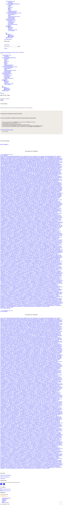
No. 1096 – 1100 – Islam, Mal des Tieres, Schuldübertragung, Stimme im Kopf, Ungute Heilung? (35, 176)
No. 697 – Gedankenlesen (28, 382)
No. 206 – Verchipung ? (32, 277)
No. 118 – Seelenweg (11, 289)
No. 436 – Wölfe (44, 252)
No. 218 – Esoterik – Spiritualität (51, 276)
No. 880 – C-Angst (47, 198)
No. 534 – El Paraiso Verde (15, 240)
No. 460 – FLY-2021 (27, 249)
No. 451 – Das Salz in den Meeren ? (42, 250)
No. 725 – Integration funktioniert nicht (44, 217)
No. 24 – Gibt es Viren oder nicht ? (8, 302)
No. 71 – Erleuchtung (6, 295)
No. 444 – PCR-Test (41, 251)
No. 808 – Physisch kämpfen (42, 206)
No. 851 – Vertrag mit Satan (16, 202)
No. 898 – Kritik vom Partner (32, 358)
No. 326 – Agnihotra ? (3, 264)
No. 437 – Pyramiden (38, 252)
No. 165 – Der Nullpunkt (18, 283)
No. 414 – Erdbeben (35, 254)
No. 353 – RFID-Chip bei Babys (16, 422)
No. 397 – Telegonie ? (32, 256)
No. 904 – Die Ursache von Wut (39, 196)
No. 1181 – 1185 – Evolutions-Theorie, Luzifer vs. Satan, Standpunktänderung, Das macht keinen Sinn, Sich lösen (27, 168)
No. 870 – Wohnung (56, 199)
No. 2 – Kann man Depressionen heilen (27, 306)
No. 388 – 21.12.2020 (43, 257)
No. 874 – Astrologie (28, 199)
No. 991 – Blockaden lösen (14, 186)
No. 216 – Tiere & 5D (6, 438)
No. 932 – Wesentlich (10, 193)
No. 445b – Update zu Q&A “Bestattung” (48, 240)
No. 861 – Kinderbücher (7, 201)
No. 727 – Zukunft (25, 217)
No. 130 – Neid (20, 287)
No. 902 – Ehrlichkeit (57, 196)
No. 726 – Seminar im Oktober (33, 217)
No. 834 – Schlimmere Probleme (23, 204)
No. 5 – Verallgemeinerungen (48, 305)
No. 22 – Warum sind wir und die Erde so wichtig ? (33, 302)
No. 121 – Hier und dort (44, 288)
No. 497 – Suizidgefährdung (43, 406)
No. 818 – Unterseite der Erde (21, 367)
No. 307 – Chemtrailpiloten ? (39, 266)
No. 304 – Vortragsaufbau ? (7, 267)
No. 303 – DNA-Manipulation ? (17, 267)
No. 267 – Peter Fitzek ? (26, 270)
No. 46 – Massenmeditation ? (21, 299)
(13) (2, 144)
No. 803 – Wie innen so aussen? (24, 207)
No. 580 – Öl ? (7, 235)
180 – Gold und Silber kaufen (13, 281)
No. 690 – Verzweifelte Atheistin (38, 383)
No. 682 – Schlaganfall (41, 222)
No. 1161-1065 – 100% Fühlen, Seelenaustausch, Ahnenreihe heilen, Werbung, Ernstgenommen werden (35, 170)
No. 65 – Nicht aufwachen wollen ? (10, 296)
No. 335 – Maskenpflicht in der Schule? (55, 262)
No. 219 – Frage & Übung (42, 276)
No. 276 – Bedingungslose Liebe (14, 431)
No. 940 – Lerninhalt (7, 192)
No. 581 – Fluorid (48, 234)
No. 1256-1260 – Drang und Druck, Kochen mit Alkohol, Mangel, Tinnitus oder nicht (44, 161)
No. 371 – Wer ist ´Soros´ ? (33, 259)
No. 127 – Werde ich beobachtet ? (51, 287)
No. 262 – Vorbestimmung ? (8, 271)
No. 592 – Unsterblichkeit (22, 233)
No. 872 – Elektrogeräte (42, 199)
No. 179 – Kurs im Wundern (22, 281)
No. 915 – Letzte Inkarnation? (17, 195)
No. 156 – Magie (31, 284)
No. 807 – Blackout (50, 206)
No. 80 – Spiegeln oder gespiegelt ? (37, 293)
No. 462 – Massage (13, 249)
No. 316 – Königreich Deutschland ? (13, 265)
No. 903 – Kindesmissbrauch (49, 196)
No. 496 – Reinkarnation (51, 406)
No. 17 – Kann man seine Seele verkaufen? (32, 303)
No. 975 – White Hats (18, 188)
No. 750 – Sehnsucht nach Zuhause (22, 214)
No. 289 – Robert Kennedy (48, 268)
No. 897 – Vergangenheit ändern (42, 358)
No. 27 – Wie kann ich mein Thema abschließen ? (34, 301)
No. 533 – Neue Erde (22, 240)
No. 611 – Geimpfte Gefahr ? (53, 230)
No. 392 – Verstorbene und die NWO (9, 257)
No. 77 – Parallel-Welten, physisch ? (6, 294)
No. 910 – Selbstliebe (52, 195)
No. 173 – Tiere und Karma (12, 282)
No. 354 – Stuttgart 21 (7, 422)
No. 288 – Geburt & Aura (56, 268)
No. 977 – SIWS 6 (7, 188)
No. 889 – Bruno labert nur (45, 359)
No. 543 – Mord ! (8, 239)
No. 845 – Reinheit (4, 203)
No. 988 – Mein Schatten (35, 186)
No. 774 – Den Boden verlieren (28, 211)
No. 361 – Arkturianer (17, 260)
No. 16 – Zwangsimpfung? (43, 303)
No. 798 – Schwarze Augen (8, 208)
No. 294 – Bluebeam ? (20, 268)
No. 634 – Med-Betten (42, 228)
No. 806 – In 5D (55, 206)
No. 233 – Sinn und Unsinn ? (53, 274)
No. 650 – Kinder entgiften (44, 226)
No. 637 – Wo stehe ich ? (19, 228)
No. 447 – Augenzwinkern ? (21, 251)
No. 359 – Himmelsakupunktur (25, 260)
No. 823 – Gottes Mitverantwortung (46, 366)
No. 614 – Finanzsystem (29, 230)
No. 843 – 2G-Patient (17, 203)
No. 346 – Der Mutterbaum (14, 423)
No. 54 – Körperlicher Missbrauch (50, 297)
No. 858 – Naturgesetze (30, 201)
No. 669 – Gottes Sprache (22, 224)
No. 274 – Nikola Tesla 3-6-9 (29, 431)
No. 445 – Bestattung (35, 251)
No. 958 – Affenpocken (26, 351)
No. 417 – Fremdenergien (11, 254)
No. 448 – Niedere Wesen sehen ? (11, 251)
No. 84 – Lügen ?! (3, 293)
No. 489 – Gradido (52, 407)
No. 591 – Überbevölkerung (30, 233)
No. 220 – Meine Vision (34, 276)
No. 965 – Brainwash (25, 189)
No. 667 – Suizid (35, 224)
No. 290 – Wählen (41, 268)
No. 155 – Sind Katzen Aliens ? (39, 284)
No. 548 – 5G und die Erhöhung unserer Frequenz (22, 238)
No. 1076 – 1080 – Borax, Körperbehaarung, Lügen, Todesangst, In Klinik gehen (36, 178)
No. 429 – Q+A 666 (39, 414)
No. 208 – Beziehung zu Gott (14, 277)
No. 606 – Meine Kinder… (28, 231)
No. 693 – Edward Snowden (8, 383)
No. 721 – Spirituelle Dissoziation (18, 218)
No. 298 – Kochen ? (56, 267)
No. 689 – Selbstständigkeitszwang (48, 383)
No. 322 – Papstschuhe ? (25, 264)
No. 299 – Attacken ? (49, 267)
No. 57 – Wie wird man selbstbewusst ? (21, 297)
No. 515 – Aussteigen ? (18, 243)
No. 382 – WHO (54, 258)
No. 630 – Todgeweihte (15, 390)
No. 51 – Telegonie (28, 298)
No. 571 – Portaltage (21, 236)
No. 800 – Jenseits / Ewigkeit (51, 207)
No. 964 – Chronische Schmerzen (34, 189)
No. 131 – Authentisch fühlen (13, 287)
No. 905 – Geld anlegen (30, 196)
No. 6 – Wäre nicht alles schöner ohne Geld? (37, 305)
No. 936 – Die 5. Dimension (40, 192)
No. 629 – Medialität (22, 390)
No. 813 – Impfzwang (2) (8, 206)
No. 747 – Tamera (47, 214)
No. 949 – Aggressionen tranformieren (44, 190)
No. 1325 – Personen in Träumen (30, 157)
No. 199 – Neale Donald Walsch (37, 278)
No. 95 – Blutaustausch (47, 292)
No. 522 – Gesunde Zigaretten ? (11, 242)
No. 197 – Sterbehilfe (51, 278)
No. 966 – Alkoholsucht (18, 189)
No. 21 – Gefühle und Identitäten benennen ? (48, 302)
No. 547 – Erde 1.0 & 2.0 (34, 238)
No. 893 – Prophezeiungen (14, 359)
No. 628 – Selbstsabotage (29, 390)
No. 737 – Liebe (12, 216)
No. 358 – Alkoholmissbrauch (35, 260)
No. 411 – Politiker (55, 254)
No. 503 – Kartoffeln (56, 244)
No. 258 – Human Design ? (42, 271)
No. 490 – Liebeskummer (45, 407)
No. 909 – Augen (58, 195)
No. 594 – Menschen (6, 233)
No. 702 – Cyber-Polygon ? (44, 220)
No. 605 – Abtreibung (36, 231)
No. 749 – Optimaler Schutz (32, 214)
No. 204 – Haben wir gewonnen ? (51, 277)
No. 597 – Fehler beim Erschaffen (40, 232)
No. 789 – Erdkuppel (20, 209)
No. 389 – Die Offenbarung (35, 257)
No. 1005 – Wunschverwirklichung (18, 184)
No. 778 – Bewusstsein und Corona (53, 210)
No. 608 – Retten (12, 231)
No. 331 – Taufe (25, 263)
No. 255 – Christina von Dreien (7, 272)
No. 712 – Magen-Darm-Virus (26, 219)
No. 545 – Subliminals (52, 238)
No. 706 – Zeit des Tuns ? (11, 220)
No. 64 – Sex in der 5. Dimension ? (22, 296)
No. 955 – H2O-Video (51, 351)
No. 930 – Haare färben (26, 193)
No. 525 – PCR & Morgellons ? (45, 241)
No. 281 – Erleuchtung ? (48, 430)
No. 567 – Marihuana (52, 236)
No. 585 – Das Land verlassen (15, 234)
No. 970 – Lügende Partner (49, 188)
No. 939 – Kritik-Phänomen (15, 192)
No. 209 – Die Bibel (7, 277)
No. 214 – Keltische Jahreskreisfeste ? (21, 438)
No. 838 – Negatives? (53, 203)
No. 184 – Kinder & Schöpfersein (38, 280)
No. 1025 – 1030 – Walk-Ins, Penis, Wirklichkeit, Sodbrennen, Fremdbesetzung (15, 182)
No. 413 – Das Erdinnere (42, 254)
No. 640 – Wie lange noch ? (53, 227)
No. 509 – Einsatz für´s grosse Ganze (11, 244)
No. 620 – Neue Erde (30, 391)
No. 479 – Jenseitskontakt (6, 247)
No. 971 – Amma (42, 188)
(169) (6, 144)
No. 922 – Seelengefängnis (22, 194)
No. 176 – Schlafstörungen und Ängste (47, 281)
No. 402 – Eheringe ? (55, 255)
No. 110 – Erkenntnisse (27, 290)
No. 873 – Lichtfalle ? (35, 199)
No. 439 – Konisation (21, 252)
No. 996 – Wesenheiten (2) (35, 185)
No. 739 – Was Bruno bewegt (50, 215)
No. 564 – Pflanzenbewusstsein (20, 398)
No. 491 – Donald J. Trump (36, 407)
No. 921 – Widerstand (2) (31, 194)
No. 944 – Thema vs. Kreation (32, 191)
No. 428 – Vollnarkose (46, 414)
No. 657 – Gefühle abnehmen (50, 225)
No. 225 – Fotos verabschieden (56, 275)
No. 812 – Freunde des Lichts (16, 206)
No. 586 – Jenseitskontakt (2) (5, 234)
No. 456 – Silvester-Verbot (55, 249)
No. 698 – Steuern (21, 382)
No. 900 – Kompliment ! (16, 358)
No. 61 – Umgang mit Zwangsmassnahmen (46, 296)
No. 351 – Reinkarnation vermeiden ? (37, 422)
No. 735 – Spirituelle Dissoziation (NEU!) (21, 216)
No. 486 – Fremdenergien (12, 246)
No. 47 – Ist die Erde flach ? (12, 299)
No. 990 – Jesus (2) (22, 186)
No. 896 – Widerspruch (50, 358)
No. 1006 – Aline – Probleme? (8, 184)
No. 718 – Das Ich (39, 218)
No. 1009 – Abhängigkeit (45, 183)
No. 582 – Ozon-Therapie (41, 234)
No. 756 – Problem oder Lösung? (19, 375)
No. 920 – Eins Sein (38, 194)
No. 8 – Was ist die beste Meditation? (9, 305)
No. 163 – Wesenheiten (33, 283)
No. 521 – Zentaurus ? (19, 242)
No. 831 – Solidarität (45, 204)
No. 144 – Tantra (26, 285)
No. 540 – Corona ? (30, 239)
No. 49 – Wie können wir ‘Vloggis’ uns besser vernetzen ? (46, 298)
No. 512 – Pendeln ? (48, 243)
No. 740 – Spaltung (42, 215)
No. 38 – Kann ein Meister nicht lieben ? (49, 300)
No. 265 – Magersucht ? (41, 270)
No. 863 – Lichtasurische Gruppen (49, 200)
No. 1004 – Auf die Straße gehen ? (29, 184)
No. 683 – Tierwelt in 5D (34, 222)
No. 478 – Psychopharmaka (14, 247)
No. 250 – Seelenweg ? (44, 272)
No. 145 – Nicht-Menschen (19, 285)
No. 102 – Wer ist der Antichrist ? (44, 291)
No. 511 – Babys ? (54, 243)
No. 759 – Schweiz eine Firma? (47, 374)
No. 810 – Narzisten (34, 206)
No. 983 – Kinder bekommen (12, 187)
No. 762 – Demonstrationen (15, 374)
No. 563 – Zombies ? (28, 398)
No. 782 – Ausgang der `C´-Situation (18, 210)
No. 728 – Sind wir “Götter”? (17, 217)
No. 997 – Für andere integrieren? (25, 185)
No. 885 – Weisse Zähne (13, 198)
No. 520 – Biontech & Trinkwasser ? (29, 242)
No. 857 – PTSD (36, 201)
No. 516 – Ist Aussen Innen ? (10, 243)
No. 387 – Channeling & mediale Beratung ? (54, 257)
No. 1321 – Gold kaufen (7, 319)
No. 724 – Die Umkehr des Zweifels (55, 217)
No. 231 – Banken (10, 275)
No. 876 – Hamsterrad (15, 199)
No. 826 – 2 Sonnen (17, 366)
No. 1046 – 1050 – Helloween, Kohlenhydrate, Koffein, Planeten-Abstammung (35, 181)
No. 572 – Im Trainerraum (13, 236)
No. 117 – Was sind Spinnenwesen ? (20, 289)
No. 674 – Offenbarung (42, 223)
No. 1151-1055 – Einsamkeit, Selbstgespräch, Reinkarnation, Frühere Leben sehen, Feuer (32, 171)
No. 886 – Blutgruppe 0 (6, 198)
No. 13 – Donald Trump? (16, 304)
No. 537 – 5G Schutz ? (51, 239)
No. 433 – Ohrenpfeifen (4, 414)
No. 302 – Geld (24, 267)
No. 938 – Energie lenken (24, 192)
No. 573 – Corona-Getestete (5, 236)
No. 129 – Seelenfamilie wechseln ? (28, 287)
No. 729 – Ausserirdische (9, 217)
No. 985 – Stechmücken (57, 186)
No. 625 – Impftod (51, 390)
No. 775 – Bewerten (19, 211)
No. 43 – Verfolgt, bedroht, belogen (55, 299)
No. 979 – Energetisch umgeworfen (51, 187)
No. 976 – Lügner (12, 188)
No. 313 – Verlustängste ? (42, 265)
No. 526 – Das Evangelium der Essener (34, 241)
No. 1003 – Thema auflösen (39, 184)
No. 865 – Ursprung (31, 200)
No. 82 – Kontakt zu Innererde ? (19, 293)
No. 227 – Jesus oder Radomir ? (39, 275)
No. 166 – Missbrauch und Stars (9, 283)
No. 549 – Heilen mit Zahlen (10, 238)
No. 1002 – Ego (46, 184)
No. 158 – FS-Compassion (14, 284)
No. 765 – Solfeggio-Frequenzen (49, 212)
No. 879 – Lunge (52, 198)
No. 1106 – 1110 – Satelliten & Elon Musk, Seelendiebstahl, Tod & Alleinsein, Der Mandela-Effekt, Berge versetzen (29, 175)
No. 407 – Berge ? (22, 255)
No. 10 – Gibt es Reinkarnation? (47, 304)
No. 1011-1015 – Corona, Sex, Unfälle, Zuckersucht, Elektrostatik (18, 183)
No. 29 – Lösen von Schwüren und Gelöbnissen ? (19, 301)
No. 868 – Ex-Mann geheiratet (8, 200)
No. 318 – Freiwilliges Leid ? (56, 264)
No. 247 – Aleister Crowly (9, 273)
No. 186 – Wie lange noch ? (18, 280)
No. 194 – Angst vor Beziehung (14, 279)
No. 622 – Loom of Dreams (13, 391)
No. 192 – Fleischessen (31, 279)
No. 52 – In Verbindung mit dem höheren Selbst (17, 298)
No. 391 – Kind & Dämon (19, 257)
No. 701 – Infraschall (52, 220)
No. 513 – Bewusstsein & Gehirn (40, 243)
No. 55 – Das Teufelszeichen (40, 297)
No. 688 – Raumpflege (57, 383)
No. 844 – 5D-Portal (10, 203)
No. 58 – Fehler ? (12, 297)
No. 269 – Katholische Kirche (9, 270)
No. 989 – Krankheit (28, 186)
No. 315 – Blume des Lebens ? (24, 265)
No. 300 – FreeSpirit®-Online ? (41, 267)
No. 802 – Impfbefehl (32, 207)
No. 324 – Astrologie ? (18, 264)
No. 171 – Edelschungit (30, 282)
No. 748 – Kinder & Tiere (40, 214)
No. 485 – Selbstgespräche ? (20, 246)
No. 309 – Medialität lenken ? (18, 266)
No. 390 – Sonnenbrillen (27, 257)
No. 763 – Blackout (8, 374)
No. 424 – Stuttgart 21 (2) (12, 415)
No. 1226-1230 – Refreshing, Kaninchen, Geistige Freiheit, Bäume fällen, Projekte (48, 164)
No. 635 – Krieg (36, 228)
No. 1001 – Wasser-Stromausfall (54, 184)
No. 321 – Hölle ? (32, 264)
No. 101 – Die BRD (52, 291)
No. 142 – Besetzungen (38, 285)
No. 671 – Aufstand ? (6, 224)
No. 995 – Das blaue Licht (43, 185)
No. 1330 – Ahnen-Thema (33, 156)
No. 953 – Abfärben (6, 190)
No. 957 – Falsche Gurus (34, 351)
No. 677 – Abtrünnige (16, 223)
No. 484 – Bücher (28, 246)
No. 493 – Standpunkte (19, 407)
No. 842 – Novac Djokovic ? (24, 203)
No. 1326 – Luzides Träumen (20, 157)
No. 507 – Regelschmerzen (28, 244)
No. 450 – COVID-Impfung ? (53, 250)
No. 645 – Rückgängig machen (10, 227)
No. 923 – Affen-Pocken (14, 194)
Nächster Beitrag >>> (5, 308)
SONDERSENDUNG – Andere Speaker (38, 258)
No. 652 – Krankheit (31, 226)
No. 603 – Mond (51, 231)
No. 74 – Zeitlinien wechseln (35, 294)
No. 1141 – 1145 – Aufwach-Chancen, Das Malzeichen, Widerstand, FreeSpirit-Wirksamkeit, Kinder (42, 172)
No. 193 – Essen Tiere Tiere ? (23, 279)
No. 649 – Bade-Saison (52, 226)
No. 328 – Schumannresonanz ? (49, 263)
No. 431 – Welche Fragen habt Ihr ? (22, 414)
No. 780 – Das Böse (34, 210)
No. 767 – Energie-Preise (30, 212)
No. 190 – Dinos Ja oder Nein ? (47, 279)
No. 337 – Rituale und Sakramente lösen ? (35, 262)
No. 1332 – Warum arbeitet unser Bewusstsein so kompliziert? (10, 156)
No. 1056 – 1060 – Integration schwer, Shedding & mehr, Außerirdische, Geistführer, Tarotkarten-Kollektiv (42, 180)
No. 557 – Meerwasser (9, 399)
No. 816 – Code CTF (38, 367)
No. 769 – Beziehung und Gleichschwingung (11, 212)
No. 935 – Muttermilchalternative (50, 192)
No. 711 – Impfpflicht (34, 219)
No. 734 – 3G (30, 216)
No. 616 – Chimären (13, 230)
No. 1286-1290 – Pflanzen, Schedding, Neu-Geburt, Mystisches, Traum (50, 159)
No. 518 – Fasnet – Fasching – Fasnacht (55, 242)
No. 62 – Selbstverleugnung (17, 291)
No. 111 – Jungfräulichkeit (19, 290)
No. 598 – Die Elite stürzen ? (30, 232)
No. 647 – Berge (58, 226)
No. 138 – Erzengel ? (6, 286)
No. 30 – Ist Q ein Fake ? (7, 301)
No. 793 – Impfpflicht (52, 208)
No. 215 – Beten (12, 438)
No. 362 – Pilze (11, 260)
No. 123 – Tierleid (29, 288)
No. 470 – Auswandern (14, 248)
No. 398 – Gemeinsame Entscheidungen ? (22, 256)
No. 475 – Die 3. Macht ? (37, 247)
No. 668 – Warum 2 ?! (29, 224)
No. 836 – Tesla (7, 204)
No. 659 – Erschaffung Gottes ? (34, 225)
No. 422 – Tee (30, 415)
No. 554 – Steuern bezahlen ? (32, 399)
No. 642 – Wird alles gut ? (34, 227)
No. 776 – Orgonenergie (12, 211)
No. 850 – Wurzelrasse (24, 202)
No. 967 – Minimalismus (10, 189)
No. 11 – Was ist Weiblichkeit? (37, 304)
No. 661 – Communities (17, 225)
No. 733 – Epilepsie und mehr (37, 216)
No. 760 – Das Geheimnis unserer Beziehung (35, 374)
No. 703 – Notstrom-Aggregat (35, 220)
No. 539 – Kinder (35, 239)
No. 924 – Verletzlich (7, 194)
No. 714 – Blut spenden (11, 219)
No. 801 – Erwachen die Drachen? (41, 207)
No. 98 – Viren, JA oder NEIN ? (20, 292)
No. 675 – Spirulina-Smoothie (33, 223)
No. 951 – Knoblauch (24, 190)
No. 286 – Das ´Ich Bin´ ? (13, 430)
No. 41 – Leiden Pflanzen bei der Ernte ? (16, 300)
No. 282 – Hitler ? (42, 430)
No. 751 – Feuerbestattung (12, 214)
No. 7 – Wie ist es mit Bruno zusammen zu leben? (22, 305)
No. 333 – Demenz (12, 263)
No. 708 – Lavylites (57, 219)
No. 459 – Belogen (33, 249)
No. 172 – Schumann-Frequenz (22, 282)
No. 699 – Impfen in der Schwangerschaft (11, 382)
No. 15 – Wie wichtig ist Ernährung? (53, 303)
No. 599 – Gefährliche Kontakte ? (20, 232)
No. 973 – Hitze (31, 188)
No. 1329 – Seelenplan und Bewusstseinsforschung (45, 156)
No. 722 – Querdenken (9, 218)
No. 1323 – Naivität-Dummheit (48, 157)
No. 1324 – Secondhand (39, 157)
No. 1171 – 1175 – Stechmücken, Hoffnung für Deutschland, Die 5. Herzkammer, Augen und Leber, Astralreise (36, 169)
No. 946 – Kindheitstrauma (14, 191)
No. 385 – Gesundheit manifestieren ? (14, 258)
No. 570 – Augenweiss (27, 236)
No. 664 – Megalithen (54, 224)
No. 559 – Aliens (56, 398)
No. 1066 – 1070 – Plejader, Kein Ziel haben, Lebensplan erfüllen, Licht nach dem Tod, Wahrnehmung (40, 179)
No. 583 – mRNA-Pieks (33, 234)
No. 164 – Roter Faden (25, 283)
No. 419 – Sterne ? (51, 415)
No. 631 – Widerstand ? (7, 390)
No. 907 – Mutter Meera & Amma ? (12, 196)
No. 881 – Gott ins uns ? (40, 198)
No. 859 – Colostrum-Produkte (22, 201)
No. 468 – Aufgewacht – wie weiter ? (30, 248)
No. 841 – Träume (32, 203)
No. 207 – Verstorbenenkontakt (24, 277)
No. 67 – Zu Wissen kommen (48, 295)
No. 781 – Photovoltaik (27, 210)
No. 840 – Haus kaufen (38, 203)
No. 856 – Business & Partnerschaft (45, 201)
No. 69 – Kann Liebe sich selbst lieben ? (27, 295)
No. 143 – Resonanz (32, 285)
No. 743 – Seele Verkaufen (15, 215)
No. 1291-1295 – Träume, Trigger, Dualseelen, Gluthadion (30, 159)
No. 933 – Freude (4, 193)
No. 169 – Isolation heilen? (50, 282)
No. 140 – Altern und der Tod (52, 285)
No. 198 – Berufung (45, 278)
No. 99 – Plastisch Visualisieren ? (10, 292)
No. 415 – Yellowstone (28, 254)
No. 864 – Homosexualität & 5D (39, 200)
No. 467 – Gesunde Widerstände (41, 248)
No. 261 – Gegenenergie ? (17, 271)
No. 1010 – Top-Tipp (31, 183)
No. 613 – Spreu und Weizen (38, 230)
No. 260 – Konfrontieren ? (25, 271)
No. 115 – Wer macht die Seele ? (42, 289)
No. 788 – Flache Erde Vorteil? (29, 209)
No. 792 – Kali (58, 208)
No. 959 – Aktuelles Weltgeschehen (16, 351)
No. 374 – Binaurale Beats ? (9, 259)
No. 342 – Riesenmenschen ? (52, 423)
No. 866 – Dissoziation (24, 200)
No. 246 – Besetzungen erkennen (18, 273)
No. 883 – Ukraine (25, 198)
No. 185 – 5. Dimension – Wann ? (27, 280)
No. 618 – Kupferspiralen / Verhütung (49, 391)
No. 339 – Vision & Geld (19, 262)
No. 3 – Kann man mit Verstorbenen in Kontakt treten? (12, 306)
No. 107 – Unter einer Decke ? (53, 290)
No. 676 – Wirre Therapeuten (24, 223)
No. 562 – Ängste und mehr (36, 398)
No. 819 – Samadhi (14, 367)
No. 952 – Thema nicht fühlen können (15, 190)
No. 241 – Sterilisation (55, 273)
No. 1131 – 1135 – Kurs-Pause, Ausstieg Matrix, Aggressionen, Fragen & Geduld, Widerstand (43, 173)
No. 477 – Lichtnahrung (22, 247)
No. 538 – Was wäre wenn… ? (43, 239)
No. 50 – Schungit (34, 298)
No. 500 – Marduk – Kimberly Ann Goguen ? (18, 406)
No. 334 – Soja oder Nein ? (4, 263)
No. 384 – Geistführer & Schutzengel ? (26, 258)
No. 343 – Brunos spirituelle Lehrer (42, 423)
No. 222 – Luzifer (20, 276)
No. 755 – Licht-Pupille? (28, 375)
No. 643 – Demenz (27, 227)
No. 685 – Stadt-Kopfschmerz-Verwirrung (17, 222)
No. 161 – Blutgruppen (51, 283)
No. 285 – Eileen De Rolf (21, 430)
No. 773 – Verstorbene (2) (37, 211)
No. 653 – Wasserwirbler (24, 226)
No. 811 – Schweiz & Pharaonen (26, 206)
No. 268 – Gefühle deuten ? (18, 270)
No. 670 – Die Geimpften (14, 224)
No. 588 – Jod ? (52, 233)
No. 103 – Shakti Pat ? (35, 291)
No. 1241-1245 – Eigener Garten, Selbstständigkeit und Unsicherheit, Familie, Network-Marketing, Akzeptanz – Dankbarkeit (31, 163)
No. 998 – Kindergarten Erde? (15, 185)
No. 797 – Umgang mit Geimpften (18, 208)
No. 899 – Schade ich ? (24, 358)
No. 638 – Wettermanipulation (11, 228)
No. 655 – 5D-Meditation (5, 226)
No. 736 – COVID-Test (6, 216)
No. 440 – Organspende (14, 252)
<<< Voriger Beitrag (3, 155)
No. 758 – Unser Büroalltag (56, 374)
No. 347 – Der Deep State (6, 423)
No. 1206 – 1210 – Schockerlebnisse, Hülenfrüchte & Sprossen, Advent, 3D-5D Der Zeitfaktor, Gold (41, 327)
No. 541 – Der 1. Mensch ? (22, 239)
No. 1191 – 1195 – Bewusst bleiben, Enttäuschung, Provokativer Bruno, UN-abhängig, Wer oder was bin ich (21, 167)
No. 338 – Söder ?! (26, 262)
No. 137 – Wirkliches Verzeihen (15, 286)
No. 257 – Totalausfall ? (50, 271)
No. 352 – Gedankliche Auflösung (26, 422)
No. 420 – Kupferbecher (44, 415)
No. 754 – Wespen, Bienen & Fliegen (38, 375)
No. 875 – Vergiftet (22, 199)
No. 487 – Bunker (5, 246)
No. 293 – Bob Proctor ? (27, 268)
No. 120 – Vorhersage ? (51, 288)
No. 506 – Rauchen (36, 244)
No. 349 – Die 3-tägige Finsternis (54, 422)
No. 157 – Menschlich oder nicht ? (23, 284)
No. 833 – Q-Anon (31, 204)
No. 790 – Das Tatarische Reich (12, 209)
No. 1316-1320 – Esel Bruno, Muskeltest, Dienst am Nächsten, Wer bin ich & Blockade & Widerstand (27, 319)
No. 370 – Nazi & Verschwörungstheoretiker (45, 259)
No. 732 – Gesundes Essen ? (46, 216)
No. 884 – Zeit (19, 198)
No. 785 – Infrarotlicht (54, 209)
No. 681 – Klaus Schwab (49, 222)
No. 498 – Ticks (36, 406)
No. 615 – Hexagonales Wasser (21, 230)
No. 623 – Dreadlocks (6, 391)
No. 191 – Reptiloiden (38, 279)
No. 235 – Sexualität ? (35, 274)
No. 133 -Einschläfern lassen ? (56, 286)
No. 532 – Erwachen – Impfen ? (31, 240)
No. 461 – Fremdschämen (20, 249)
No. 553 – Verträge (40, 399)
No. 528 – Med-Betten (14, 241)
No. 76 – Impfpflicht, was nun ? (17, 294)
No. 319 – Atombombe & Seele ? (46, 264)
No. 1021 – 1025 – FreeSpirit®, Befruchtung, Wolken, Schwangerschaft (39, 182)
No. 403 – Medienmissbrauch (47, 255)
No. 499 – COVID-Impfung (29, 406)
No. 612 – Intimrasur (46, 230)
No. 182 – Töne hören (56, 280)
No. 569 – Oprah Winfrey (35, 236)
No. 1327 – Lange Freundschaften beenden (9, 157)
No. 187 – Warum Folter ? (10, 280)
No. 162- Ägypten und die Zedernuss (42, 283)
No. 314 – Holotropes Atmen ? (33, 265)
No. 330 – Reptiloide (31, 263)
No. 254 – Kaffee (15, 272)
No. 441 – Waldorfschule (7, 252)
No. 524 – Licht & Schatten (54, 241)
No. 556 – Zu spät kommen (17, 399)
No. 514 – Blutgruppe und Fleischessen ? (28, 243)
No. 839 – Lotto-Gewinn (46, 203)
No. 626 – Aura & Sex (44, 390)
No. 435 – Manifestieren (50, 252)
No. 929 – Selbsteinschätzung (34, 193)
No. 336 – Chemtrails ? (45, 262)
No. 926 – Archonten (56, 193)
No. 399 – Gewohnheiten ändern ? (10, 256)
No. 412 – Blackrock (49, 254)
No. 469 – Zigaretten (21, 248)
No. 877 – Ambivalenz (8, 199)
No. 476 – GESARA (29, 247)
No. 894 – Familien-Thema (6, 359)
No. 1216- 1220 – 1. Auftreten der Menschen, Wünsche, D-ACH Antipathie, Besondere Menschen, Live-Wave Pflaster (41, 165)
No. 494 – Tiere (12, 407)
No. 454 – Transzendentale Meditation (13, 250)
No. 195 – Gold (6, 279)
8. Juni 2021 (2, 93)
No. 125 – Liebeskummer (13, 288)
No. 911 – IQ (47, 195)
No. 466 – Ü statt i (49, 248)
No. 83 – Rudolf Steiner (10, 293)
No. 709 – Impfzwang (50, 219)
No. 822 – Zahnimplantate (56, 366)
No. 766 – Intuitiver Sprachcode (39, 212)
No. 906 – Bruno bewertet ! (22, 196)
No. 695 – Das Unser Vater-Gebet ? (45, 382)
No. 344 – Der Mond (33, 423)
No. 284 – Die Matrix (28, 430)
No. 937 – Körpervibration (32, 192)
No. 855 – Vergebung (54, 201)
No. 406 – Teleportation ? (29, 255)
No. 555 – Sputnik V (24, 399)
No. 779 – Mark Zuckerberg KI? (43, 210)
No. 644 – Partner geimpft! (19, 227)
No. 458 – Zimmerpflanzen (40, 249)
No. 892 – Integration (21, 359)
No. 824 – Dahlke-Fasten (37, 366)
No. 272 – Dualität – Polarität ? (44, 431)
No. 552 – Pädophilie (46, 399)
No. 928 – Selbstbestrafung (43, 193)
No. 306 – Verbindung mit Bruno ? (49, 266)
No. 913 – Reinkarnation (33, 195)
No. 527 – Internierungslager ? (23, 241)
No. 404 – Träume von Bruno (38, 255)
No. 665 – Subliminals (47, 224)
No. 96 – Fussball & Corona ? (39, 292)
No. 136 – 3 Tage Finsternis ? (24, 286)
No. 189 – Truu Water (55, 279)
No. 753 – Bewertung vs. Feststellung (49, 375)
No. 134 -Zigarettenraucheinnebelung (46, 286)
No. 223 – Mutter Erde (13, 276)
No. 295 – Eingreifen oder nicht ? (11, 268)
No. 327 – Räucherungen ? (58, 263)
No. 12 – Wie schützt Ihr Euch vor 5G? (26, 304)
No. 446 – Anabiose (28, 251)
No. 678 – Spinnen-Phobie (9, 223)
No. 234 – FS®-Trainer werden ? (44, 274)
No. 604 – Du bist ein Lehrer (44, 231)
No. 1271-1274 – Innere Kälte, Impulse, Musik (47, 160)
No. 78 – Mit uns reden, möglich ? (56, 293)
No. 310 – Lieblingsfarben (10, 266)
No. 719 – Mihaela (34, 218)
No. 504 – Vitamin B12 (49, 244)
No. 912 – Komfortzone (41, 195)
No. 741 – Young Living (35, 215)
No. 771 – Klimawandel (53, 211)
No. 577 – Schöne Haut (30, 235)
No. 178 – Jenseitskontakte (31, 281)
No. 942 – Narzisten (50, 191)
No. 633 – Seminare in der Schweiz (51, 228)
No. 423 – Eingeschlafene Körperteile (22, 415)
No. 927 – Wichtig (50, 193)
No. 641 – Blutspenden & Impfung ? (43, 227)
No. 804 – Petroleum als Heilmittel (14, 207)
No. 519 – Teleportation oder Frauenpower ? (42, 242)
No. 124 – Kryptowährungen (21, 288)
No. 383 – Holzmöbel (48, 258)
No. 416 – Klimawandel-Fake (20, 254)
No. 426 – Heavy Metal (53, 414)
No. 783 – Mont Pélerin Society (7, 210)
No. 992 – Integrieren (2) (6, 186)
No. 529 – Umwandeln (7, 241)
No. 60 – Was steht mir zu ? (57, 296)
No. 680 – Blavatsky (56, 222)
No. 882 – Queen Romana (32, 198)
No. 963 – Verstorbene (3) (43, 189)
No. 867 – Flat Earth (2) (16, 200)
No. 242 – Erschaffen (49, 273)
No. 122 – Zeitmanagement (36, 288)
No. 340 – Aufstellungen (11, 262)
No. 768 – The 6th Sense (22, 212)
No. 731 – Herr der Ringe (55, 216)
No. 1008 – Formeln (38, 183)
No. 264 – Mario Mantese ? (49, 270)
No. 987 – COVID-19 (42, 186)
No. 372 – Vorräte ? (26, 259)
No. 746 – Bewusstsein (53, 214)
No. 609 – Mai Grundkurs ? (5, 231)
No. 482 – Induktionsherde (45, 246)
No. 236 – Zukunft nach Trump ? (27, 274)
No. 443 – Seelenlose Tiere (49, 251)
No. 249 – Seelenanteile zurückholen (54, 272)
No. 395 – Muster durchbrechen (54, 256)
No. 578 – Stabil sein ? (23, 235)
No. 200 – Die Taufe (28, 278)
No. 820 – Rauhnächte (7, 367)
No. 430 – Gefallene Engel (32, 414)
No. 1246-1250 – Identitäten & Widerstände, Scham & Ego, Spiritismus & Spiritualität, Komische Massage (37, 162)
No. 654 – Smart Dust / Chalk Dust (14, 226)
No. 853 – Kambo (4, 202)
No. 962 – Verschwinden (51, 189)
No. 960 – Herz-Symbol (7, 351)
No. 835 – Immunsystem (14, 204)
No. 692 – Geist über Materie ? (18, 383)
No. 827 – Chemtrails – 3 (10, 366)
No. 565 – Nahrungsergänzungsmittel (9, 398)
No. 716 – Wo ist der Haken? (52, 218)
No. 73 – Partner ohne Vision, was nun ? (46, 294)
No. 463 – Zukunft (7, 249)
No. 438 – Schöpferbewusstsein (30, 252)
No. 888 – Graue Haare (53, 359)
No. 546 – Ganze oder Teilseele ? (43, 238)
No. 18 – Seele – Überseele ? (20, 303)
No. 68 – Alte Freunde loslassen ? (39, 295)
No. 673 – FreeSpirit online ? (50, 223)
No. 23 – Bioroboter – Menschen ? (19, 302)
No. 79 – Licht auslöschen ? (47, 293)
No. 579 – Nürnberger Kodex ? (15, 235)
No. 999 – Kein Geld (7, 185)
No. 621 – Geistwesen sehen (22, 391)
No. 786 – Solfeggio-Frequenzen (45, 209)
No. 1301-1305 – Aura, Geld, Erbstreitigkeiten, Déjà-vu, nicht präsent (50, 158)
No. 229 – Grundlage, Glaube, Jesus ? (28, 275)
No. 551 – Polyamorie (53, 399)
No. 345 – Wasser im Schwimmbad (24, 423)
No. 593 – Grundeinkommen (13, 233)
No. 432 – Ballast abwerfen (12, 414)
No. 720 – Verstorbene (27, 218)
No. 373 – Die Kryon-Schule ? (18, 259)
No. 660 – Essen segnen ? (25, 225)
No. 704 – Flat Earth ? (27, 220)
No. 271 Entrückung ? (52, 431)
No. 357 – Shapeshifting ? (44, 260)
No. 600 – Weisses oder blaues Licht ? (9, 232)
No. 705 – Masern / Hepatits (19, 220)
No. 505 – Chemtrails (42, 244)
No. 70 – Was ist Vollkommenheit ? (15, 295)
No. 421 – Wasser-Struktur (36, 415)
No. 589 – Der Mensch (46, 233)
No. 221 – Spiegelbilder (27, 276)
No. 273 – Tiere (36, 431)
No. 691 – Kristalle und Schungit (28, 383)
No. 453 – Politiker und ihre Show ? (24, 250)
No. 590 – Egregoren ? (38, 233)
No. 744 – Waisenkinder (7, 215)
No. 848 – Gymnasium (41, 202)
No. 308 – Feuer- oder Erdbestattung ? (29, 266)
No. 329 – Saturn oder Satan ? (39, 263)
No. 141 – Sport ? (45, 285)
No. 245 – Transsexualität (27, 273)
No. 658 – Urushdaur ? (42, 225)
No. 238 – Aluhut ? (7, 274)
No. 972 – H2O (36, 188)
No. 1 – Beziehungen (36, 306)
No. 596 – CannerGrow (49, 232)
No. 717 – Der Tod (45, 218)
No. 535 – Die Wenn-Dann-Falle (6, 240)
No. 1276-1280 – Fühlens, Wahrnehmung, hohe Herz (31, 160)
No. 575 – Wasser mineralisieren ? (49, 235)
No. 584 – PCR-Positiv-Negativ (24, 234)
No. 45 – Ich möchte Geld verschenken (32, 299)
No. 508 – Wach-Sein (20, 244)
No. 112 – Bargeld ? (12, 290)
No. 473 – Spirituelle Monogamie (54, 247)
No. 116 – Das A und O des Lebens (31, 289)
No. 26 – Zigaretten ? (45, 301)
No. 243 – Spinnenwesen (42, 273)
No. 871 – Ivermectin (49, 199)
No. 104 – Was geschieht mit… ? (27, 291)
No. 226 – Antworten (47, 275)
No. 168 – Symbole (57, 282)
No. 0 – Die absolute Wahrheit (44, 306)
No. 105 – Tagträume (9, 291)
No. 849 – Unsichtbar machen (33, 202)
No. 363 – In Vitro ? (6, 260)
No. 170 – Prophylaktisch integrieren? (40, 282)
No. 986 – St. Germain (49, 186)
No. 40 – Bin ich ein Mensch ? (27, 300)
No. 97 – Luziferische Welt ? (30, 292)
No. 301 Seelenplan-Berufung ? (32, 267)
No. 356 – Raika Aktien (51, 260)
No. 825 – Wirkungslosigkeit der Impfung (26, 366)
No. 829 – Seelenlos (58, 204)
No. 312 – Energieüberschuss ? (51, 265)
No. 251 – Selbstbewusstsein (36, 272)
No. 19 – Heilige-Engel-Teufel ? (11, 303)
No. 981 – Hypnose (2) (34, 187)
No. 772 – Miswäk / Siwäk (45, 211)
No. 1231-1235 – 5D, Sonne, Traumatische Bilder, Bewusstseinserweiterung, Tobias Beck (21, 164)
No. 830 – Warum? (52, 204)
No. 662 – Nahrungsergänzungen (8, 225)
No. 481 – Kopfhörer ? (53, 246)
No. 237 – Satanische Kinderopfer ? (16, 274)
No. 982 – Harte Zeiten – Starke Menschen (23, 187)
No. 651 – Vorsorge (37, 226)
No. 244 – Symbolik (34, 273)
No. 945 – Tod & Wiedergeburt (23, 191)
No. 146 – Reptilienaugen (11, 285)
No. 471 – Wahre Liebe (6, 248)
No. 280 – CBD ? (55, 430)
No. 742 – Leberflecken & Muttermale (26, 215)
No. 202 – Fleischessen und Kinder (11, 278)
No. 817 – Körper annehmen (30, 367)
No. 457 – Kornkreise (48, 249)
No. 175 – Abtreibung (56, 281)
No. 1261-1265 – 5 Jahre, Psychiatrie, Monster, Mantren (22, 161)
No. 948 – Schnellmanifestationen (55, 190)
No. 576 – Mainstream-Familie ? (39, 235)
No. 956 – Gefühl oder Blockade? (43, 351)
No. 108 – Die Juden (45, 290)
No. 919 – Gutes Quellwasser (45, 194)
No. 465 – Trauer (54, 248)
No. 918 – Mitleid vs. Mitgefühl (55, 194)
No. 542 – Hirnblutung (14, 239)
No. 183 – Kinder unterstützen (48, 280)
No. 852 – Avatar (9, 202)
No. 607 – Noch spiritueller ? (19, 231)
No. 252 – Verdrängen (28, 272)
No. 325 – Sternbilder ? (11, 264)
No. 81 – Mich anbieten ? (28, 293)
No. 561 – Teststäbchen (44, 398)
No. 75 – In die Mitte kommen (26, 294)
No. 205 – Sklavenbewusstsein (41, 277)
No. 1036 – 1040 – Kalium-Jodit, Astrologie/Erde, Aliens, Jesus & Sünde (28, 343)
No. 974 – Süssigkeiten (25, 188)
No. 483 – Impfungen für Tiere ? (36, 246)
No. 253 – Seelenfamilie (21, 272)
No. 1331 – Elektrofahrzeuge (24, 156)
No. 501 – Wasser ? (7, 406)
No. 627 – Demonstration (37, 390)
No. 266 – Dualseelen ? (34, 270)
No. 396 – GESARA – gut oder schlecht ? (42, 256)
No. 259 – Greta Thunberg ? (33, 271)
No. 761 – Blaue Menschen (23, 374)
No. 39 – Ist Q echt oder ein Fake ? (37, 300)
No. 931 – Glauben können (18, 193)
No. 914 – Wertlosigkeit (25, 195)
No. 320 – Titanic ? (38, 264)
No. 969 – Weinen (56, 188)
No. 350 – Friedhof (46, 422)
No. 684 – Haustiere (27, 222)
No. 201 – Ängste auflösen (21, 278)
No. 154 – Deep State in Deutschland (50, 284)
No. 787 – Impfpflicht (37, 209)
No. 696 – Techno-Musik (36, 382)
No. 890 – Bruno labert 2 (37, 359)
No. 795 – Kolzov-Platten (36, 208)
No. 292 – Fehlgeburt (34, 268)
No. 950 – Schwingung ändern (33, 190)
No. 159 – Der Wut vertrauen (5, 284)
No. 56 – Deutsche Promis (31, 297)
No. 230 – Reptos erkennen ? (17, 275)
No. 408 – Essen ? (17, 255)
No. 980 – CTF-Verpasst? (42, 187)
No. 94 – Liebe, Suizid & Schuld (56, 292)
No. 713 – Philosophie (18, 219)
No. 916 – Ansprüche (9, 195)
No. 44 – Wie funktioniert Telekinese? (44, 299)
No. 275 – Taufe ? (22, 431)
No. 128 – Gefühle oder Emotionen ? (40, 287)
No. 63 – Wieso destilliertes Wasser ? (33, 296)
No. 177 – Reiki (38, 281)
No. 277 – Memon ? (6, 431)
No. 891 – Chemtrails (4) (29, 359)
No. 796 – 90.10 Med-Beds (27, 208)
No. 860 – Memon (14, 201)
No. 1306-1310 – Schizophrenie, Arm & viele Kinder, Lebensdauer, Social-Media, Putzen (25, 158)
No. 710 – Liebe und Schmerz (42, 219)
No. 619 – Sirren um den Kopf (38, 391)
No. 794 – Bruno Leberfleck (44, 208)
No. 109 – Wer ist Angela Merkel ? (36, 290)
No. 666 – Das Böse (41, 224)
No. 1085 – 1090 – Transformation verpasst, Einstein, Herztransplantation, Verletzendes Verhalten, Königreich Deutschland (32, 177)
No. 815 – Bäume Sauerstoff (46, 367)
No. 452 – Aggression (33, 250)
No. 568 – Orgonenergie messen (44, 236)
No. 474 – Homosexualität (45, 247)
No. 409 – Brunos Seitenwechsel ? (8, 255)
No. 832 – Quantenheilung (38, 204)
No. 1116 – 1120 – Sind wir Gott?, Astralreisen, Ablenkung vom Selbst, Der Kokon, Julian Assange (24, 174)
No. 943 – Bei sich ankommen (42, 191)
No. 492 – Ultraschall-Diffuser (27, 407)
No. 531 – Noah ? (39, 240)
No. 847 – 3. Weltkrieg (48, 202)
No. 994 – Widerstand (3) (51, 185)
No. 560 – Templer (51, 398)
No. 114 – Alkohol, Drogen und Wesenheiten (54, 289)
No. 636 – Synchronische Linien (28, 228)
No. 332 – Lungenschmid (19, 263)
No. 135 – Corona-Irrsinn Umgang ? (34, 286)
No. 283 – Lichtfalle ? (35, 430)
